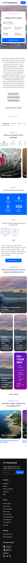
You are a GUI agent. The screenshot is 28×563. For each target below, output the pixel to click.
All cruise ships (7, 503)
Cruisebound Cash (8, 534)
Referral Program (7, 537)
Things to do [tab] (6, 123)
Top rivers (5, 525)
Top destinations (7, 519)
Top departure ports (8, 517)
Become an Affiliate (8, 489)
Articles (5, 486)
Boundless (6, 483)
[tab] (4, 142)
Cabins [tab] (19, 123)
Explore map (6, 511)
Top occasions (7, 522)
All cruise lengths (7, 509)
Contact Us (6, 491)
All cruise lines (7, 506)
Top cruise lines (7, 514)
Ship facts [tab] (13, 123)
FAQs (4, 494)
